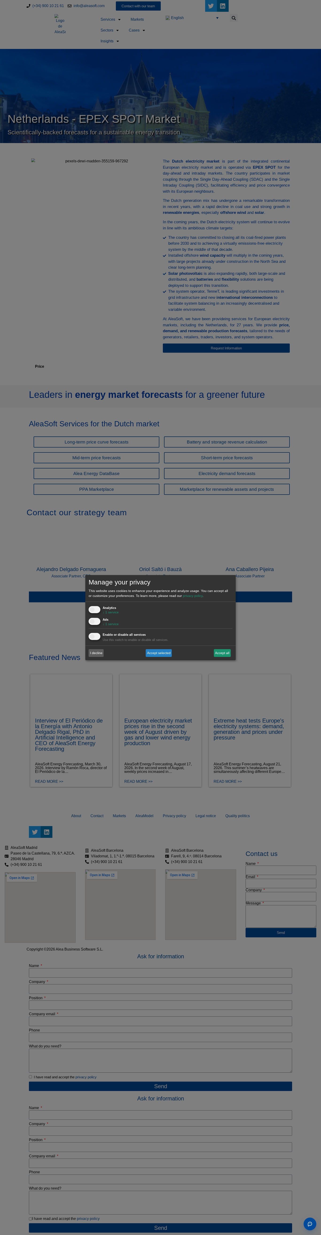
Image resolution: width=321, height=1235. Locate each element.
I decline (96, 653)
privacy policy (193, 596)
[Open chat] (310, 1224)
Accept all (222, 653)
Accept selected (159, 653)
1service (111, 612)
